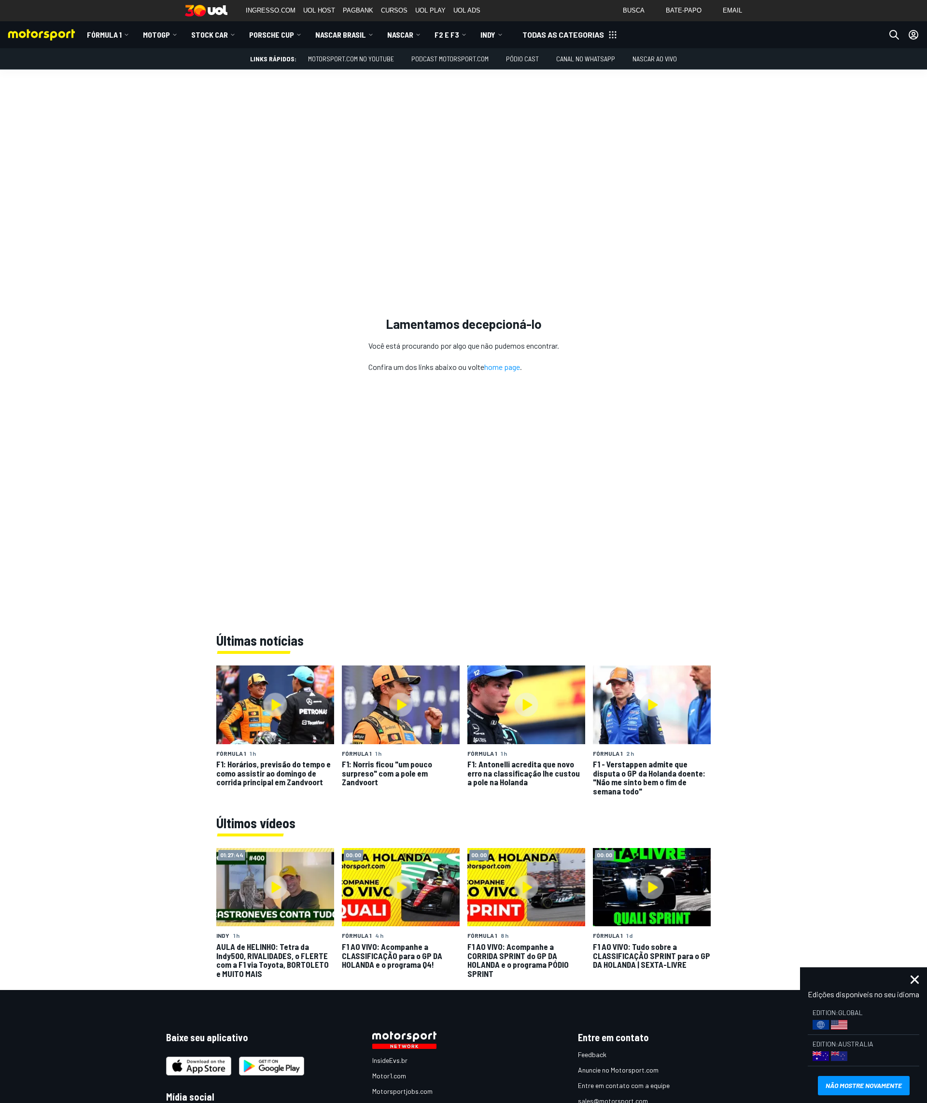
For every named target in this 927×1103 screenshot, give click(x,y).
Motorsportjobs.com (402, 1091)
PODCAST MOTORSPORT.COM (450, 59)
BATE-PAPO (684, 10)
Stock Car (209, 34)
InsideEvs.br (389, 1060)
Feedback (592, 1054)
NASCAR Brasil (340, 34)
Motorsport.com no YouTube (351, 59)
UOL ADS (466, 10)
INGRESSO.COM (270, 10)
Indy (487, 34)
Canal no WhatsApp (585, 59)
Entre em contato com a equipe (624, 1085)
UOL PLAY (430, 10)
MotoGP (156, 34)
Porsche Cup (271, 34)
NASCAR (400, 34)
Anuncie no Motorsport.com (618, 1070)
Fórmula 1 (104, 34)
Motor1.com (389, 1076)
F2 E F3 (447, 34)
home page (502, 366)
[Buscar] (894, 34)
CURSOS (394, 10)
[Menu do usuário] (913, 34)
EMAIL (732, 10)
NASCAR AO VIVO (654, 59)
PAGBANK (358, 10)
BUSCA (634, 10)
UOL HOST (319, 10)
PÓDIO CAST (522, 59)
